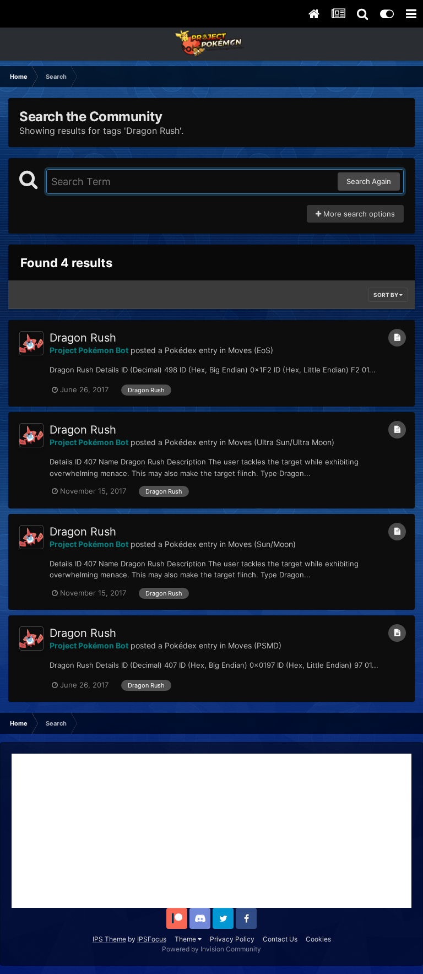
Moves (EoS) (250, 350)
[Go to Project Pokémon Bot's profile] (31, 343)
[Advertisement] (211, 831)
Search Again (368, 181)
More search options (358, 213)
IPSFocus (151, 939)
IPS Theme (109, 939)
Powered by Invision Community (211, 949)
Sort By (386, 294)
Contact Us (280, 939)
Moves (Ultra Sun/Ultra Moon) (281, 442)
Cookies (318, 939)
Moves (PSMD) (254, 645)
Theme (186, 939)
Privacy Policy (232, 939)
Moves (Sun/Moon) (262, 544)
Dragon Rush (83, 337)
